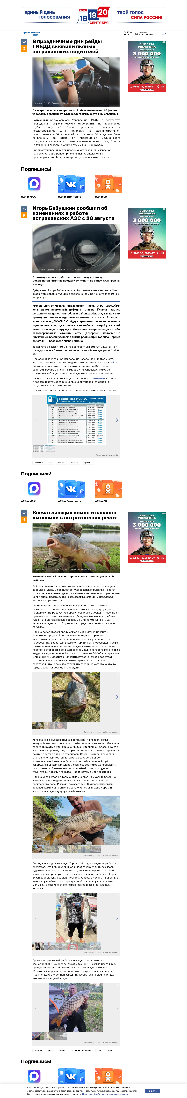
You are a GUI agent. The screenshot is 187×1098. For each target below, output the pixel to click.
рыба (50, 1050)
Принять (152, 1091)
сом (99, 1050)
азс (50, 463)
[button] (117, 420)
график (87, 463)
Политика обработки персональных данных (105, 1094)
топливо (74, 463)
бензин (61, 463)
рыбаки (62, 1050)
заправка (39, 463)
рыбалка (38, 1050)
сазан (109, 1050)
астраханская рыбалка (81, 1050)
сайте (113, 362)
